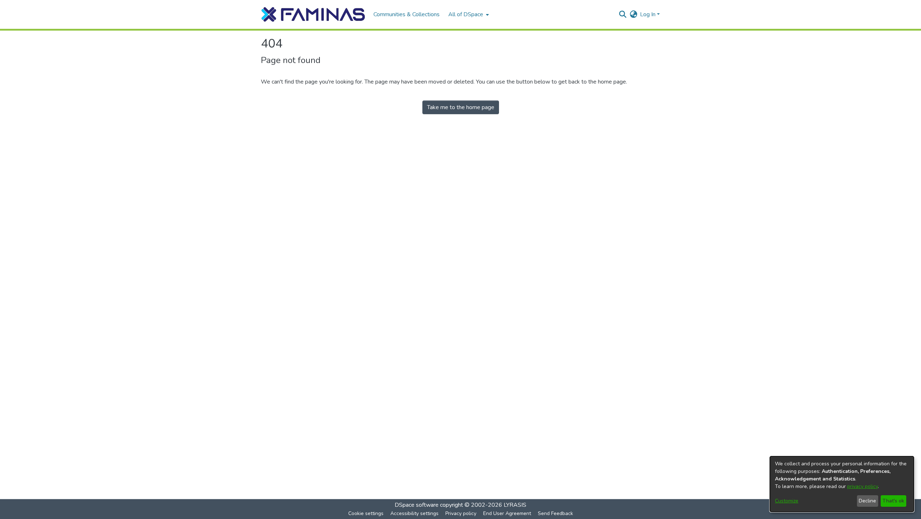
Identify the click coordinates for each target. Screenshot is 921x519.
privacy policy (862, 486)
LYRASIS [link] (515, 505)
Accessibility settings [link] (414, 513)
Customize (786, 500)
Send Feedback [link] (555, 513)
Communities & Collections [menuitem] (406, 14)
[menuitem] (468, 14)
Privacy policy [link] (460, 513)
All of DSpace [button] (465, 14)
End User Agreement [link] (507, 513)
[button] (313, 14)
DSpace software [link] (417, 505)
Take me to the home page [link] (460, 107)
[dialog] (842, 484)
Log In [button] (648, 14)
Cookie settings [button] (366, 513)
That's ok (893, 500)
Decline (867, 500)
